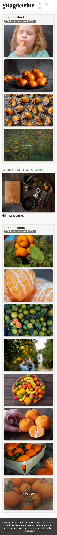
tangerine (38, 169)
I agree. (29, 531)
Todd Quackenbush (16, 215)
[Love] (53, 215)
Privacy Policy (23, 528)
